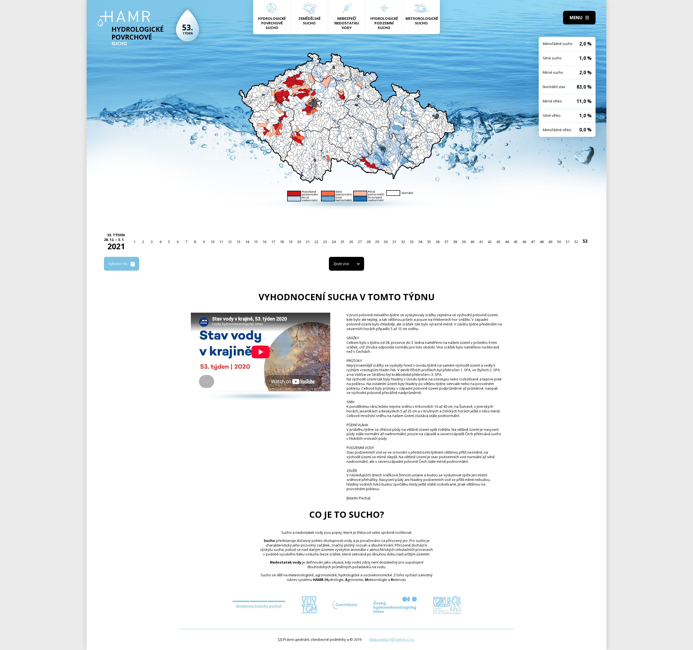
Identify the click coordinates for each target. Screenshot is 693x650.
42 (490, 241)
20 (299, 241)
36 (438, 241)
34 (420, 241)
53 (585, 241)
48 (542, 241)
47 (533, 241)
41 (481, 241)
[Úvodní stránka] (123, 19)
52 (576, 241)
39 (464, 241)
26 (351, 241)
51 (568, 241)
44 (507, 241)
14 (247, 241)
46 (524, 241)
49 (550, 241)
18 (282, 241)
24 (334, 241)
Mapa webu (379, 639)
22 (316, 241)
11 (221, 241)
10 (212, 241)
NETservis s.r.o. (402, 639)
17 (273, 241)
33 (412, 241)
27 (360, 241)
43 (498, 241)
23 (325, 241)
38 (455, 241)
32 (403, 241)
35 (429, 241)
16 (264, 241)
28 (368, 241)
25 (342, 241)
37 (446, 241)
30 (386, 241)
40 (472, 241)
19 (290, 241)
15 (256, 241)
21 (308, 241)
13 (238, 241)
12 (230, 241)
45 (516, 241)
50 (559, 241)
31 (394, 241)
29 (377, 241)
